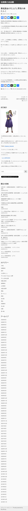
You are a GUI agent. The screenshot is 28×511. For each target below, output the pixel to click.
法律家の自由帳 (7, 2)
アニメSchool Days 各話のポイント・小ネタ (12, 211)
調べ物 (2, 311)
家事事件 (3, 283)
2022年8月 (3, 405)
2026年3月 (3, 327)
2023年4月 (3, 390)
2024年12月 (4, 350)
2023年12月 (4, 370)
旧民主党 (14, 89)
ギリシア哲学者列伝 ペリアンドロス (10, 247)
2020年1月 (3, 469)
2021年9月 (3, 426)
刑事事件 (3, 268)
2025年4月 (3, 347)
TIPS (2, 265)
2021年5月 (3, 436)
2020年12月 (4, 448)
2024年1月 (3, 367)
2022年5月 (3, 408)
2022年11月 (4, 400)
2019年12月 (4, 471)
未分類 (2, 298)
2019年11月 (4, 474)
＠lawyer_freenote (9, 146)
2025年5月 (3, 345)
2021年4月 (3, 438)
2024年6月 (3, 362)
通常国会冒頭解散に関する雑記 (8, 215)
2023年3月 (3, 393)
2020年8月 (3, 456)
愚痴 (3, 89)
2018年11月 (4, 502)
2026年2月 (3, 329)
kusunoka (14, 14)
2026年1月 (3, 332)
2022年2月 (3, 416)
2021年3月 (3, 441)
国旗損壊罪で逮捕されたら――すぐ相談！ (11, 199)
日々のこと (7, 89)
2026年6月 (3, 324)
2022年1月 (3, 418)
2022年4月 (3, 411)
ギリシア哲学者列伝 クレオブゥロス (10, 251)
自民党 (24, 89)
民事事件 (3, 303)
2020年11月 (4, 451)
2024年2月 (3, 365)
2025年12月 (4, 335)
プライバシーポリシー (6, 507)
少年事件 (3, 286)
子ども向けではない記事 (7, 276)
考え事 (2, 306)
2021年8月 (3, 428)
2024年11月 (4, 352)
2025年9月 (3, 337)
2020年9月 (3, 454)
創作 (2, 270)
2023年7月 (3, 383)
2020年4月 (3, 461)
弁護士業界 (4, 288)
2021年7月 (3, 431)
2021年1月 (3, 446)
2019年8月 (3, 481)
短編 (2, 207)
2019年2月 (3, 494)
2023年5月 (3, 388)
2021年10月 (4, 423)
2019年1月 (3, 497)
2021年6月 (3, 433)
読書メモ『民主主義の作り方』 (8, 225)
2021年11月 (4, 421)
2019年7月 (3, 484)
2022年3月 (3, 413)
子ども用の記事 (5, 278)
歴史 (2, 301)
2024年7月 (3, 360)
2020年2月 (3, 466)
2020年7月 (3, 459)
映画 (2, 296)
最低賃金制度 (20, 89)
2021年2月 (3, 443)
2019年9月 (3, 479)
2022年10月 (4, 403)
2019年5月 (3, 489)
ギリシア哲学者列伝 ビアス (8, 255)
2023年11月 (4, 373)
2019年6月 (3, 486)
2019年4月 (3, 491)
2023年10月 (4, 375)
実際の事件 (4, 281)
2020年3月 (3, 464)
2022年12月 (4, 398)
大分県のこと (4, 273)
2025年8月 (3, 340)
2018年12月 (4, 499)
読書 (2, 308)
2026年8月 (3, 319)
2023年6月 (3, 385)
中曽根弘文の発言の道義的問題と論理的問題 (12, 203)
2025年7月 (3, 342)
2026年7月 (3, 322)
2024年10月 (4, 355)
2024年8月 (3, 357)
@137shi (6, 158)
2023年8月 (3, 380)
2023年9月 (3, 378)
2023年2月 (3, 395)
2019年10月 (4, 476)
